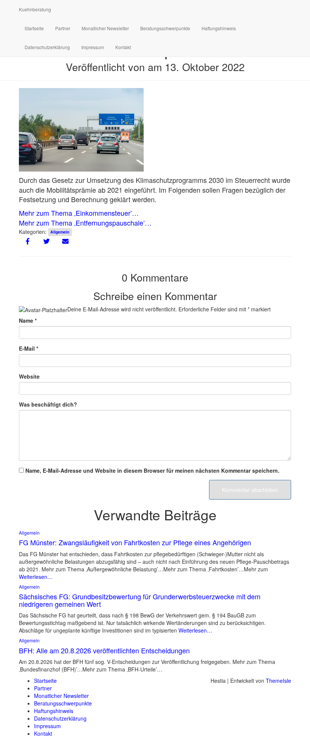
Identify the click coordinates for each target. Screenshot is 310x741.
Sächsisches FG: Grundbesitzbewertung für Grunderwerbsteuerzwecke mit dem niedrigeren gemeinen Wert (139, 600)
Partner (62, 28)
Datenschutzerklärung (47, 47)
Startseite (34, 28)
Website (29, 376)
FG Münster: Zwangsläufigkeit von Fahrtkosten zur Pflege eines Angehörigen (135, 542)
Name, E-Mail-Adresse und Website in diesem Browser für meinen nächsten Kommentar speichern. (152, 470)
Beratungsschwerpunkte (165, 28)
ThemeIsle (278, 680)
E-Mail (28, 348)
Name (28, 320)
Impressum (92, 47)
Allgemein (59, 232)
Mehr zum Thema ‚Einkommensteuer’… (79, 213)
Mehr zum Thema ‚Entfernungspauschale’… (85, 222)
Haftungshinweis (219, 28)
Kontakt (123, 47)
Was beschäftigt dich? (48, 404)
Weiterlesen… (36, 576)
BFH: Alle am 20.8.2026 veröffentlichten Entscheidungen (104, 650)
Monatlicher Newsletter (105, 28)
